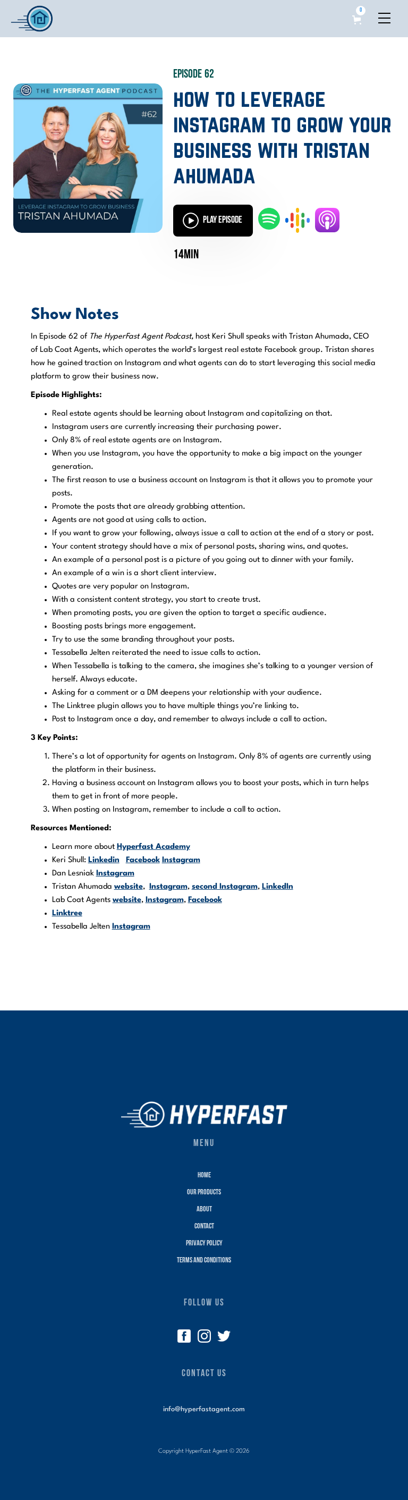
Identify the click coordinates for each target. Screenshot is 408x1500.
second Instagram (225, 887)
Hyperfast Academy (153, 847)
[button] (359, 15)
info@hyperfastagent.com (204, 1409)
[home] (32, 18)
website (128, 887)
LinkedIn (277, 887)
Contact (204, 1227)
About (204, 1210)
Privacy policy (204, 1244)
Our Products (204, 1192)
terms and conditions (204, 1261)
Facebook (143, 860)
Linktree (67, 913)
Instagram (181, 860)
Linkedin (104, 860)
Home (204, 1175)
